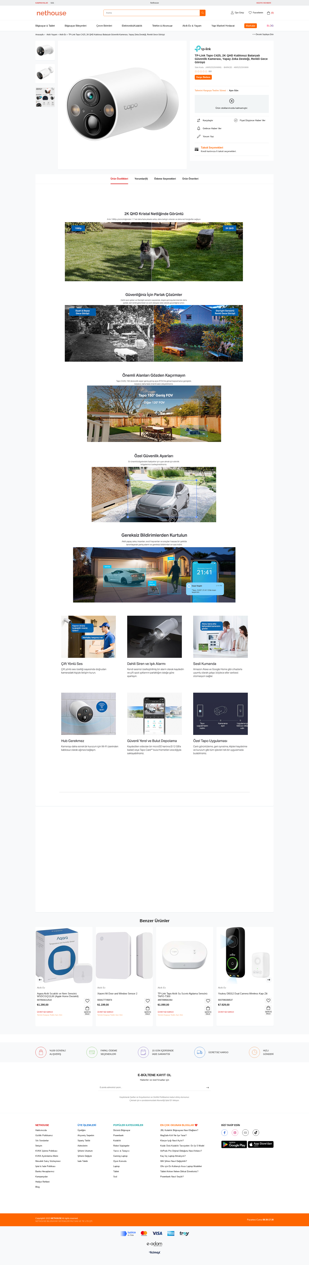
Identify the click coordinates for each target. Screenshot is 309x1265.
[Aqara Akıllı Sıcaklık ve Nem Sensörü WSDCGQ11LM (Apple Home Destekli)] (64, 955)
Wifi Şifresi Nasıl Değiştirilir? (173, 1161)
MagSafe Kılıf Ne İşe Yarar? (173, 1135)
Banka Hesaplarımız (44, 1171)
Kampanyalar (41, 1176)
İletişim (38, 1146)
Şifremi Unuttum (85, 1151)
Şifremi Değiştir (85, 1156)
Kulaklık (117, 1140)
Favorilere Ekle (87, 1001)
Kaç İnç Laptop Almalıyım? (173, 1156)
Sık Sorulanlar (42, 1140)
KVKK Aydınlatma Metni (46, 1156)
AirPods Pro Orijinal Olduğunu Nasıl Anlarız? (181, 1151)
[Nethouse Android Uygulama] (234, 1144)
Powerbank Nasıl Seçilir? (172, 1176)
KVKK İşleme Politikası (46, 1151)
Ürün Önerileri (190, 178)
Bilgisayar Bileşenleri (75, 25)
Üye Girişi (239, 12)
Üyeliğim (82, 1130)
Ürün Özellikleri (119, 178)
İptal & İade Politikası (45, 1166)
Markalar (250, 25)
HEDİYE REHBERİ (263, 3)
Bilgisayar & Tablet (45, 25)
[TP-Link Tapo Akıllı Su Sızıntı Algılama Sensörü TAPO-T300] (184, 955)
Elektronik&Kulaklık (132, 25)
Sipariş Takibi (84, 1140)
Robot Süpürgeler (121, 1146)
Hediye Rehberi (42, 1182)
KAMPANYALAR (41, 3)
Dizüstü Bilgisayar (121, 1130)
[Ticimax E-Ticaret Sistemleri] (154, 1253)
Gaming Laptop (120, 1156)
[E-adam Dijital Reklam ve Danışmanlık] (154, 1244)
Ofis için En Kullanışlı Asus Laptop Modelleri (181, 1166)
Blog (270, 25)
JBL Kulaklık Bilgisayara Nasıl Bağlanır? (179, 1130)
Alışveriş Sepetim (86, 1135)
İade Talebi (83, 1161)
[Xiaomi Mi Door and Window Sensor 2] (124, 955)
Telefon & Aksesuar (162, 25)
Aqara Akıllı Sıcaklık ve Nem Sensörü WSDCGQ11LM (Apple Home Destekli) (58, 995)
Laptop (116, 1166)
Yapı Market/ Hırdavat (222, 25)
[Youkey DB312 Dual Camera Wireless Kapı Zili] (245, 955)
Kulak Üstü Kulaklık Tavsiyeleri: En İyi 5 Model (182, 1146)
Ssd (115, 1176)
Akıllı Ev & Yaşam (192, 25)
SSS (52, 3)
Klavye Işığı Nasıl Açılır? (172, 1140)
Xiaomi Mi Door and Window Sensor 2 (117, 993)
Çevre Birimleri (104, 25)
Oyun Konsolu (119, 1161)
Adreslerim (83, 1146)
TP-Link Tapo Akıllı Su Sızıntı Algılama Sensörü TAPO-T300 (182, 995)
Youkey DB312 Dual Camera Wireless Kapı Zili (242, 993)
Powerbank (118, 1135)
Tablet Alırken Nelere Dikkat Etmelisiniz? (179, 1171)
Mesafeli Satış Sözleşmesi (48, 1161)
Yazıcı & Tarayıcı (121, 1151)
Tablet (116, 1171)
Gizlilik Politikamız (44, 1135)
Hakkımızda (41, 1130)
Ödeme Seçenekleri (165, 178)
